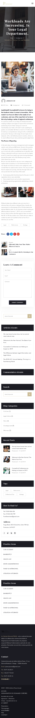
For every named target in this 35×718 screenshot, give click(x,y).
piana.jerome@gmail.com (12, 666)
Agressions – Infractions (7, 698)
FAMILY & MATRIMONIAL (10, 568)
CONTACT (4, 715)
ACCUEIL (3, 691)
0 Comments (27, 105)
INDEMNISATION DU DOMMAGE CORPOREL (14, 693)
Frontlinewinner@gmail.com (11, 516)
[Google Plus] (18, 234)
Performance (14, 225)
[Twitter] (11, 234)
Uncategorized (19, 38)
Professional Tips (10, 494)
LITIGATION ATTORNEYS (10, 573)
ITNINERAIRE (5, 679)
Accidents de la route (7, 696)
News (5, 421)
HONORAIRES (5, 710)
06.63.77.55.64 (9, 673)
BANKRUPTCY (7, 554)
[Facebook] (8, 234)
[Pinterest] (14, 234)
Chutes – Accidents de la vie (9, 701)
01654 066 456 (10, 511)
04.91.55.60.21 (8, 670)
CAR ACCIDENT (8, 549)
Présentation (4, 706)
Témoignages (5, 708)
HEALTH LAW (7, 559)
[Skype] (11, 533)
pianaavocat (11, 101)
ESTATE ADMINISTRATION (11, 564)
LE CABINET (4, 703)
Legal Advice (7, 416)
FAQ (2, 712)
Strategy (25, 225)
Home (11, 38)
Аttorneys (6, 430)
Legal (4, 225)
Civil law (5, 411)
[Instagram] (14, 533)
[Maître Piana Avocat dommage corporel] (7, 3)
